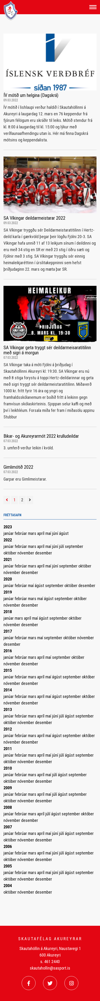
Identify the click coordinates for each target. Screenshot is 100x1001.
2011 (7, 748)
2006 (7, 846)
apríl (41, 533)
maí (48, 533)
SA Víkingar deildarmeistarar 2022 (34, 218)
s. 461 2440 (50, 961)
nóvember (26, 552)
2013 (7, 709)
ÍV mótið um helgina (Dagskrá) (30, 95)
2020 (7, 579)
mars (32, 533)
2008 (7, 807)
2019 (7, 592)
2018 (7, 611)
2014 (7, 689)
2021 (7, 559)
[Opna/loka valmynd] (93, 7)
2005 (7, 866)
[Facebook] (29, 983)
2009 (7, 787)
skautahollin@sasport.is (50, 968)
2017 (7, 631)
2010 (7, 768)
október (10, 552)
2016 (7, 650)
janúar (9, 533)
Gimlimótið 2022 (18, 467)
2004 (7, 885)
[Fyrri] (6, 500)
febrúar (21, 533)
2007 (7, 826)
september (74, 546)
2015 (7, 670)
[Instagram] (71, 983)
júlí (62, 546)
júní (55, 533)
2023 (7, 526)
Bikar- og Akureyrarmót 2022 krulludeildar (41, 436)
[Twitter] (50, 983)
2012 (7, 729)
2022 (7, 539)
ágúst (64, 533)
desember (43, 552)
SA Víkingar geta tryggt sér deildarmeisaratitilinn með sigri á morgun (47, 350)
